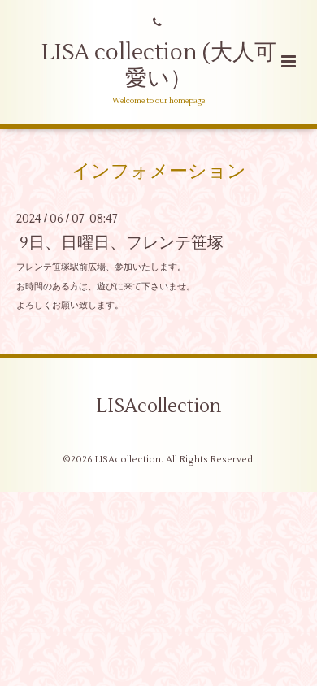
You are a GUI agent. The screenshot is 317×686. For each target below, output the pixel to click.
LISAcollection (158, 405)
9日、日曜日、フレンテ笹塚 (122, 242)
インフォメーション (159, 170)
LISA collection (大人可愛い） (158, 65)
